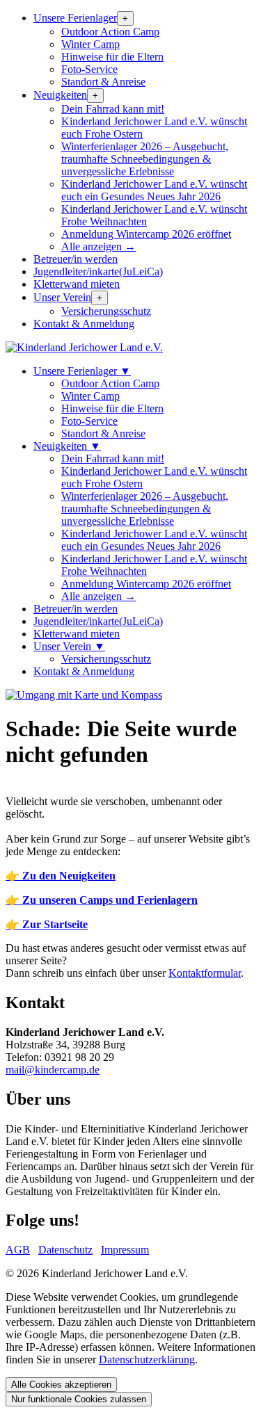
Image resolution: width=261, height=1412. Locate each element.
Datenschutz (65, 1250)
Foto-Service (89, 69)
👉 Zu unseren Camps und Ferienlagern (102, 900)
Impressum (125, 1250)
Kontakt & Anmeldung (83, 324)
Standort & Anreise (103, 82)
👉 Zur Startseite (47, 924)
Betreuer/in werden (75, 259)
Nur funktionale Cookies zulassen (78, 1399)
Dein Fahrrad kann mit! (112, 109)
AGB (18, 1250)
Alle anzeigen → (98, 246)
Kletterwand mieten (76, 284)
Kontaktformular (204, 973)
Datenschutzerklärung (147, 1359)
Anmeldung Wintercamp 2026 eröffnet (146, 234)
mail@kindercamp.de (53, 1070)
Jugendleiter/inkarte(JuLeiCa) (98, 271)
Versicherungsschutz (106, 311)
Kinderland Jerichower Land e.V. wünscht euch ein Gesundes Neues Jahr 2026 (154, 190)
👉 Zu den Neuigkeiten (61, 876)
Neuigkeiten (60, 95)
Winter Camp (90, 44)
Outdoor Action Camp (110, 32)
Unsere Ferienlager (75, 18)
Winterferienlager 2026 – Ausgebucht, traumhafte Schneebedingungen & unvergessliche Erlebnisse (144, 158)
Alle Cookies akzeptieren (61, 1384)
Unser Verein (62, 297)
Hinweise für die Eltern (112, 57)
